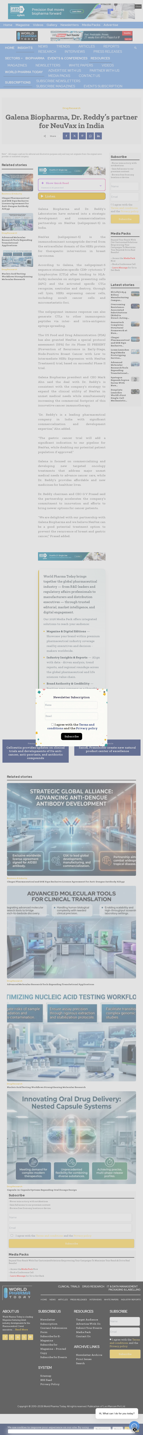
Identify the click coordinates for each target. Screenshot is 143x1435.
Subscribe (72, 736)
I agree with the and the (72, 726)
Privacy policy (86, 728)
